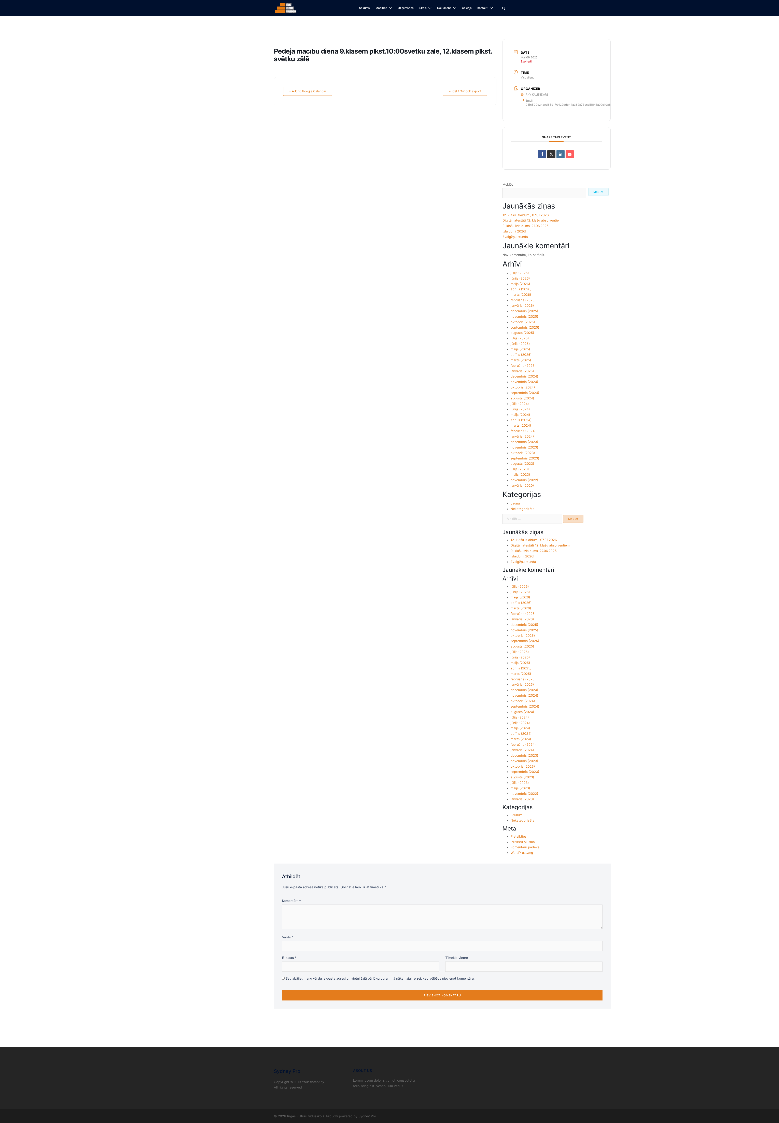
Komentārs (291, 901)
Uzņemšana (406, 8)
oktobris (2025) (523, 322)
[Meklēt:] (532, 519)
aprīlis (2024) (521, 420)
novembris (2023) (524, 447)
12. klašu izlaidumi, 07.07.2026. (525, 215)
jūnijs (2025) (520, 344)
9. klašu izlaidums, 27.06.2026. (525, 226)
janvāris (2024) (522, 436)
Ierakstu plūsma (523, 842)
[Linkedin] (560, 154)
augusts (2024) (522, 398)
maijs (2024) (520, 415)
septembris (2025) (525, 327)
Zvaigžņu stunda (515, 237)
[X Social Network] (551, 154)
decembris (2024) (524, 376)
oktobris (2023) (523, 453)
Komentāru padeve (525, 847)
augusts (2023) (522, 463)
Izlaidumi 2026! (514, 231)
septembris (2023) (525, 458)
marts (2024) (521, 425)
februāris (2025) (523, 366)
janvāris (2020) (522, 485)
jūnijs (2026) (520, 278)
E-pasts (289, 958)
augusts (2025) (522, 333)
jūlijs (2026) (520, 273)
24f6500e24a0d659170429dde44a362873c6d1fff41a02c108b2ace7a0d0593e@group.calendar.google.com (599, 104)
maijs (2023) (520, 474)
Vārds (287, 937)
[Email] (570, 154)
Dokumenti (444, 8)
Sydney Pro (367, 1116)
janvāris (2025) (522, 371)
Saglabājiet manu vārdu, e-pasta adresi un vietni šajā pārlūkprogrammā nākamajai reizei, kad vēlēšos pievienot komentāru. (380, 978)
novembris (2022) (524, 480)
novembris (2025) (524, 316)
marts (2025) (521, 360)
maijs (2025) (520, 349)
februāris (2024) (523, 431)
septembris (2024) (525, 393)
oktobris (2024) (523, 387)
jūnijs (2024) (520, 409)
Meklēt (507, 184)
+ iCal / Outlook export (465, 91)
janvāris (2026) (522, 305)
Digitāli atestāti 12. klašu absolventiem (532, 220)
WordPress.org (522, 853)
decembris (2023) (524, 442)
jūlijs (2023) (520, 469)
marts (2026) (521, 295)
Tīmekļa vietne (456, 958)
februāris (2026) (523, 300)
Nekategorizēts (522, 509)
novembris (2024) (524, 382)
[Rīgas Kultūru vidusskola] (285, 8)
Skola (423, 8)
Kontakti (482, 8)
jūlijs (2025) (520, 338)
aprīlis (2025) (521, 355)
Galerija (467, 8)
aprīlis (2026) (521, 289)
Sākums (364, 8)
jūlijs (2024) (520, 404)
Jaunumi (517, 503)
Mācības (381, 8)
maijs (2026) (520, 284)
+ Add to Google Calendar (307, 91)
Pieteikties (518, 836)
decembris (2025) (524, 311)
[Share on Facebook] (542, 154)
